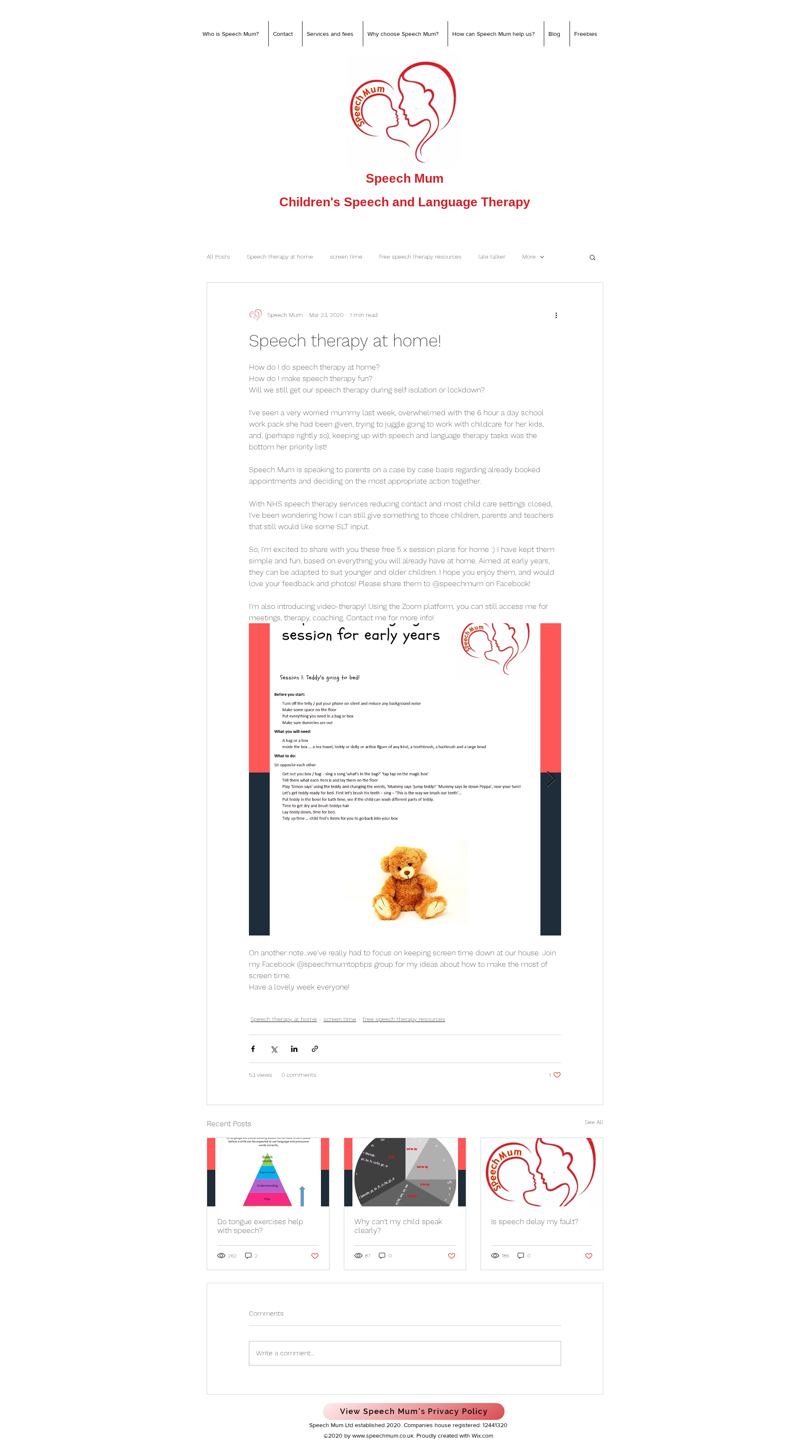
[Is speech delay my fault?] (542, 1172)
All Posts (218, 256)
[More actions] (556, 315)
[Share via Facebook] (253, 1049)
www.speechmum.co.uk (382, 1435)
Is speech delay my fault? (534, 1221)
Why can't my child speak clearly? (398, 1226)
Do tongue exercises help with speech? (260, 1226)
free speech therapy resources (420, 256)
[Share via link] (315, 1049)
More (529, 256)
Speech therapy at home (280, 256)
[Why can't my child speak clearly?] (405, 1172)
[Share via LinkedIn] (294, 1049)
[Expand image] (405, 779)
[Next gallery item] (551, 779)
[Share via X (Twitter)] (274, 1049)
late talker (491, 256)
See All (594, 1122)
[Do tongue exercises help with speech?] (268, 1172)
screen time (346, 256)
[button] (593, 257)
